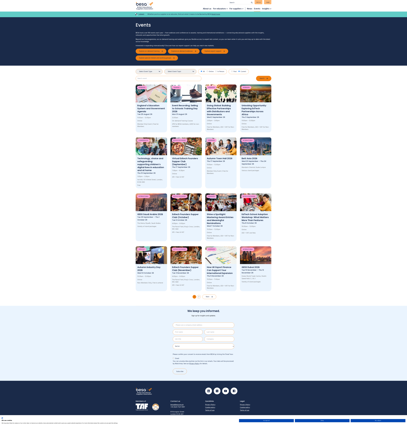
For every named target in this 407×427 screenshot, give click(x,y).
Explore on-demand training (149, 51)
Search (262, 78)
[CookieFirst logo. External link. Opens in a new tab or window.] (2, 418)
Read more (216, 14)
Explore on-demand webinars (182, 51)
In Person (220, 71)
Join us (258, 2)
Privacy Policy (194, 363)
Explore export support (213, 51)
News (249, 8)
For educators (219, 8)
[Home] (145, 6)
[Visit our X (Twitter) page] (217, 391)
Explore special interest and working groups (155, 58)
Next (207, 296)
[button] (227, 8)
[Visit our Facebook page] (234, 391)
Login (268, 2)
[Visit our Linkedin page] (208, 391)
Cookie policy (210, 407)
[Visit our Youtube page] (225, 391)
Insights (265, 8)
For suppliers (235, 8)
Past (235, 71)
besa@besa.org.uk (177, 405)
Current (243, 71)
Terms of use (209, 410)
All (204, 71)
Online (211, 71)
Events (257, 8)
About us (207, 8)
